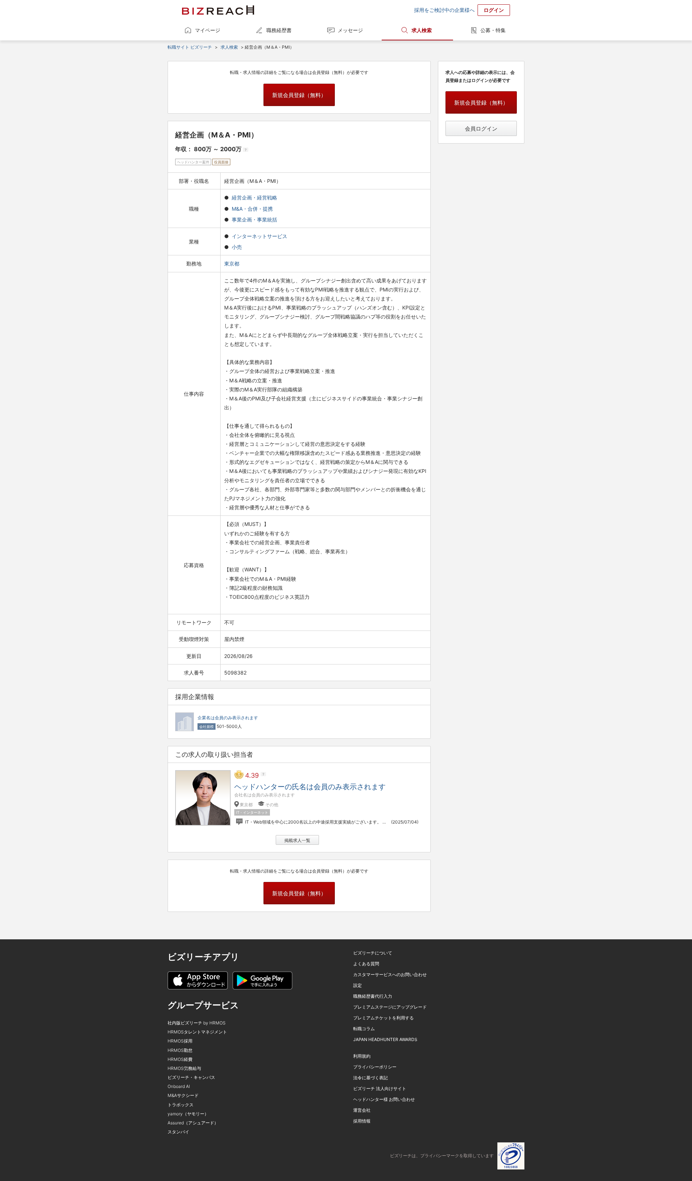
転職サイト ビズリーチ (190, 47)
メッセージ (350, 30)
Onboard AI (179, 1086)
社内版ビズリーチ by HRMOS (197, 1023)
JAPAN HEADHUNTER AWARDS (385, 1039)
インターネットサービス (259, 236)
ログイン (494, 10)
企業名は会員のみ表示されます (228, 717)
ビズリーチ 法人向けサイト (379, 1088)
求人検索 (422, 30)
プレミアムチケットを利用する (383, 1017)
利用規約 (362, 1056)
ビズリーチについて (372, 953)
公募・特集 (493, 30)
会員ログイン (481, 128)
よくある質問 (366, 963)
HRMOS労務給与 (184, 1068)
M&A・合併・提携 (252, 209)
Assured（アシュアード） (193, 1122)
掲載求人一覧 (297, 840)
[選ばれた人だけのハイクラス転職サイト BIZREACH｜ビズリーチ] (218, 10)
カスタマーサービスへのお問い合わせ (390, 974)
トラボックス (181, 1104)
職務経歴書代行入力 (372, 996)
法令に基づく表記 (370, 1077)
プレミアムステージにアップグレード (390, 1007)
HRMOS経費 (180, 1059)
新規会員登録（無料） (299, 95)
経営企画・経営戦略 (254, 197)
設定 (357, 985)
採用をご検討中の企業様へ (444, 10)
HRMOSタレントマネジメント (197, 1032)
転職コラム (364, 1028)
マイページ (207, 30)
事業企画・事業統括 (254, 219)
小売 (237, 247)
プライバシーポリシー (374, 1067)
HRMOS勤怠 (180, 1050)
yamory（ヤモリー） (188, 1113)
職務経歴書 (279, 30)
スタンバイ (178, 1131)
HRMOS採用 (180, 1041)
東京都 (232, 263)
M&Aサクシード (183, 1095)
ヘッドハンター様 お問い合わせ (384, 1099)
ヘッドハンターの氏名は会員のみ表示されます (310, 786)
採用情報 (362, 1121)
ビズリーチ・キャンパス (191, 1077)
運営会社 (362, 1110)
